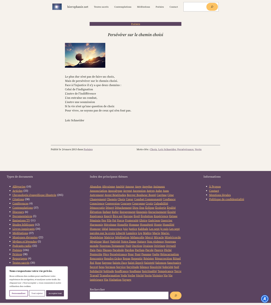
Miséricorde (173, 237)
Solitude (108, 271)
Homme (134, 225)
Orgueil (171, 246)
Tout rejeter (37, 293)
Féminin (95, 220)
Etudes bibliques (23, 225)
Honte (158, 225)
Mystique (96, 241)
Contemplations (22, 208)
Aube (158, 191)
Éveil (137, 216)
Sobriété (167, 267)
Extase (173, 216)
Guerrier (166, 220)
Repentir (137, 258)
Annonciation (98, 191)
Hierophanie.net (77, 7)
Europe (128, 216)
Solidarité (96, 271)
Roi (92, 263)
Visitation (115, 280)
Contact (214, 191)
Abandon (95, 186)
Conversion (112, 203)
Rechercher (97, 289)
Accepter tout (55, 293)
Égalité (171, 208)
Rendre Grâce (113, 258)
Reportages (19, 258)
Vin (106, 280)
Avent (108, 195)
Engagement (128, 212)
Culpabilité (161, 203)
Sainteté (149, 263)
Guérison (154, 220)
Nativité (115, 241)
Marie (156, 233)
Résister (148, 258)
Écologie (160, 208)
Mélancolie (137, 237)
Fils (109, 220)
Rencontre (96, 258)
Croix (149, 203)
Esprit (108, 216)
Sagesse (107, 263)
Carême (162, 195)
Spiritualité (149, 271)
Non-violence (155, 241)
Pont (138, 254)
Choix (153, 149)
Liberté (120, 233)
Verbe (131, 275)
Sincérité (156, 267)
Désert (110, 208)
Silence (144, 267)
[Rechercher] (212, 7)
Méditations (20, 233)
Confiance (169, 199)
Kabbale (143, 229)
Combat (139, 199)
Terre (177, 271)
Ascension (139, 191)
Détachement (123, 208)
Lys (140, 233)
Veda (124, 275)
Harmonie (96, 225)
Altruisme (108, 186)
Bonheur (142, 195)
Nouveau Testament (112, 246)
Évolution (147, 216)
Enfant (106, 212)
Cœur (129, 199)
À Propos (215, 186)
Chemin (112, 199)
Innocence (115, 229)
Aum (166, 191)
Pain (93, 250)
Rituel (177, 258)
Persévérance (185, 149)
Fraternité (131, 220)
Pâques (107, 250)
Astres (151, 191)
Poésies (135, 24)
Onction (137, 246)
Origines (159, 246)
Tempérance (165, 271)
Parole (149, 250)
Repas (126, 258)
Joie (125, 229)
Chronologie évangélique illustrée (34, 195)
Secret (94, 267)
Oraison (148, 246)
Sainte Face (119, 263)
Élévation (96, 212)
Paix (99, 250)
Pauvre (158, 250)
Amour (129, 186)
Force (120, 220)
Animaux (159, 186)
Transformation (110, 275)
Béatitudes (119, 195)
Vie (165, 275)
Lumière (131, 233)
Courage (126, 203)
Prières (17, 254)
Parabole (118, 250)
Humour (95, 229)
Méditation (122, 237)
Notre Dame (128, 241)
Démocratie (97, 208)
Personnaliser (19, 293)
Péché (168, 250)
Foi (114, 220)
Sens (102, 267)
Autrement (97, 195)
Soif (176, 267)
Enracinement (157, 212)
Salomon (160, 263)
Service (121, 267)
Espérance (96, 216)
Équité (171, 212)
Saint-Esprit (135, 263)
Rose (98, 263)
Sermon (110, 267)
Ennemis (141, 212)
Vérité (140, 275)
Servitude (132, 267)
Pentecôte (96, 254)
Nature (141, 241)
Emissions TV (21, 220)
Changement (98, 199)
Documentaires (22, 216)
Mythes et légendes (24, 241)
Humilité (168, 225)
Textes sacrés (20, 263)
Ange (138, 186)
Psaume (146, 254)
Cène (170, 195)
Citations (18, 199)
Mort (105, 241)
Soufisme (135, 271)
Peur (131, 254)
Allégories (19, 186)
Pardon (129, 250)
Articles (17, 191)
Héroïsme (110, 225)
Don (141, 208)
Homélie (122, 225)
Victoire (157, 275)
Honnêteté (146, 225)
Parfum (140, 250)
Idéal (105, 229)
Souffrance (122, 271)
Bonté (152, 195)
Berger (131, 195)
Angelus (147, 186)
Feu (103, 220)
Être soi (118, 216)
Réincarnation (169, 254)
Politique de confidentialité (226, 199)
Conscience (97, 203)
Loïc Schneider (167, 149)
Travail (94, 275)
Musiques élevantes (25, 237)
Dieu (135, 208)
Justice (133, 229)
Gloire (143, 220)
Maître (147, 233)
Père (106, 254)
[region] (37, 282)
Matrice (109, 237)
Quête (155, 254)
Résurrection (163, 258)
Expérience (161, 216)
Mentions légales (220, 195)
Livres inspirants (23, 229)
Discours (18, 212)
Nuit (128, 246)
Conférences (20, 203)
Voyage (126, 280)
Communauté (153, 199)
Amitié (120, 186)
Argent (127, 191)
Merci (149, 237)
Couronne (138, 203)
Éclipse (149, 208)
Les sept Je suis (159, 229)
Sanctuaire (174, 263)
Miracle (159, 237)
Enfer (115, 212)
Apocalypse (115, 191)
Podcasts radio (21, 246)
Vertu (198, 149)
